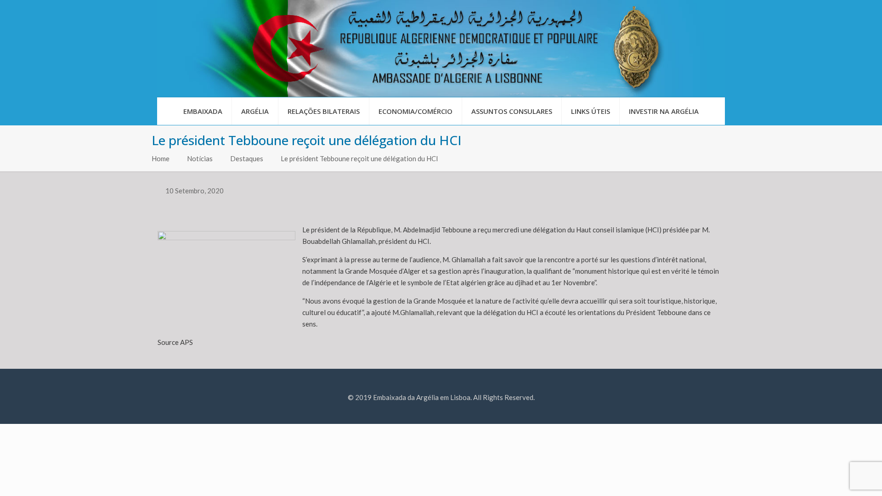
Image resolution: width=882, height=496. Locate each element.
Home (161, 158)
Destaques (246, 158)
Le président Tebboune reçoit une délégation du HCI (359, 158)
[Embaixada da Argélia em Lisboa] (441, 48)
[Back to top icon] (838, 477)
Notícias (200, 158)
